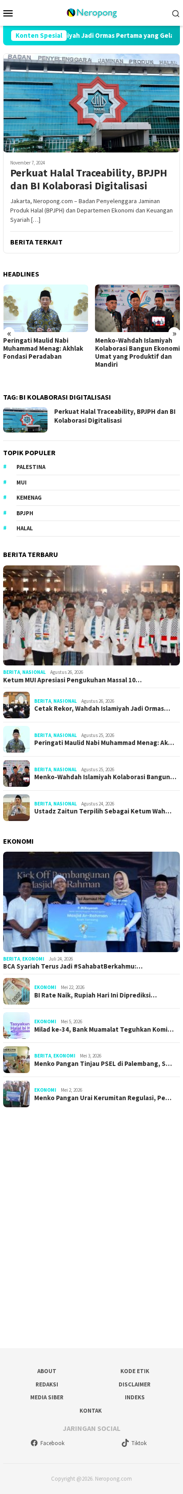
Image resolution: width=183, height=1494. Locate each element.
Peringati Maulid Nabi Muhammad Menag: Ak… (104, 743)
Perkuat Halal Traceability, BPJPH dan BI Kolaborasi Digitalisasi (88, 179)
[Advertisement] (91, 1224)
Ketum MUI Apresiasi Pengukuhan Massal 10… (72, 680)
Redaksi (47, 1384)
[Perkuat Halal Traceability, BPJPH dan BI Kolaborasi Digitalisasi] (91, 102)
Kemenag (29, 497)
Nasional (34, 672)
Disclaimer (135, 1384)
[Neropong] (91, 12)
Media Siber (47, 1397)
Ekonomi (33, 959)
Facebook (52, 1443)
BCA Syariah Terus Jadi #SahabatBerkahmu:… (73, 966)
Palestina (30, 467)
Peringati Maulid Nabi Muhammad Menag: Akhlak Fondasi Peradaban (43, 348)
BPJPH (24, 513)
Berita (11, 672)
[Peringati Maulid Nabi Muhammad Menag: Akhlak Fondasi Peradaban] (45, 308)
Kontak (91, 1410)
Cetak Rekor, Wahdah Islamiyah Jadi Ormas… (102, 709)
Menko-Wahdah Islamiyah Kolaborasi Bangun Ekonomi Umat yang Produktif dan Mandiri (137, 352)
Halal (24, 528)
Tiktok (139, 1443)
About (46, 1371)
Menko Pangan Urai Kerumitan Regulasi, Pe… (102, 1098)
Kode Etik (134, 1371)
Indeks (135, 1397)
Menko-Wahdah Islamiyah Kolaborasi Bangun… (105, 777)
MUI (21, 482)
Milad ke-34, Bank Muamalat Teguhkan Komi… (104, 1029)
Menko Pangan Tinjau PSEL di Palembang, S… (103, 1064)
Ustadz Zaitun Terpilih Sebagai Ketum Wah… (102, 811)
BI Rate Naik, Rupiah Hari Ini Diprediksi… (95, 995)
